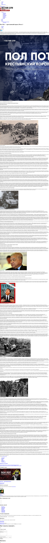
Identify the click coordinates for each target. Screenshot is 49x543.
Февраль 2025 (3, 510)
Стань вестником (2, 6)
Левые (4, 18)
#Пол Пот (3, 461)
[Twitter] (1, 30)
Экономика (4, 13)
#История (3, 458)
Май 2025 (3, 509)
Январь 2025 (3, 511)
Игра (2, 3)
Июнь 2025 (3, 508)
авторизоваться (14, 486)
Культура (4, 16)
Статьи (2, 1)
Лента (2, 2)
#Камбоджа (3, 460)
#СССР (2, 459)
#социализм (3, 457)
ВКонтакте (1, 495)
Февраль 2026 (3, 507)
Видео (2, 21)
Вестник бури (2, 523)
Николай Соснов (4, 456)
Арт (2, 19)
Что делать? (4, 22)
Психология (4, 15)
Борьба (4, 17)
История (4, 14)
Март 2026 (3, 506)
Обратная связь (4, 4)
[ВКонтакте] (0, 30)
